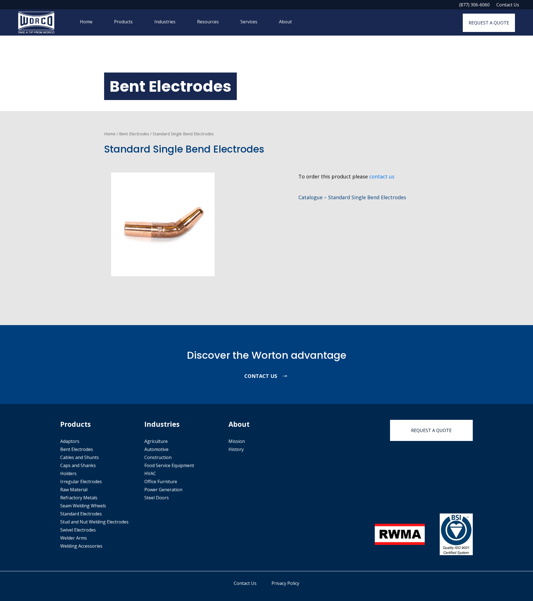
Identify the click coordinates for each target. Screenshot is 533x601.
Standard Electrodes (81, 514)
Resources (208, 22)
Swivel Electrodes (78, 530)
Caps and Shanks (78, 465)
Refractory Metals (78, 498)
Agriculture (156, 441)
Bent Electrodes (134, 133)
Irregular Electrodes (81, 481)
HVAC (150, 473)
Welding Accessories (81, 546)
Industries (164, 22)
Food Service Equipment (169, 465)
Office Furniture (160, 481)
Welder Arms (73, 538)
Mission (236, 441)
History (236, 449)
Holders (68, 473)
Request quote (431, 430)
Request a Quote (489, 23)
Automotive (156, 449)
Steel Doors (156, 498)
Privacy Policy (285, 583)
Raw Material (73, 490)
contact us (381, 176)
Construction (158, 457)
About (285, 22)
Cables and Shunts (79, 457)
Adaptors (69, 441)
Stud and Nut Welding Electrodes (94, 522)
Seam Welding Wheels (83, 506)
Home (86, 22)
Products (123, 22)
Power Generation (163, 490)
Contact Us (507, 5)
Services (248, 22)
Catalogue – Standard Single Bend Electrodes (352, 197)
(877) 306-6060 (474, 5)
